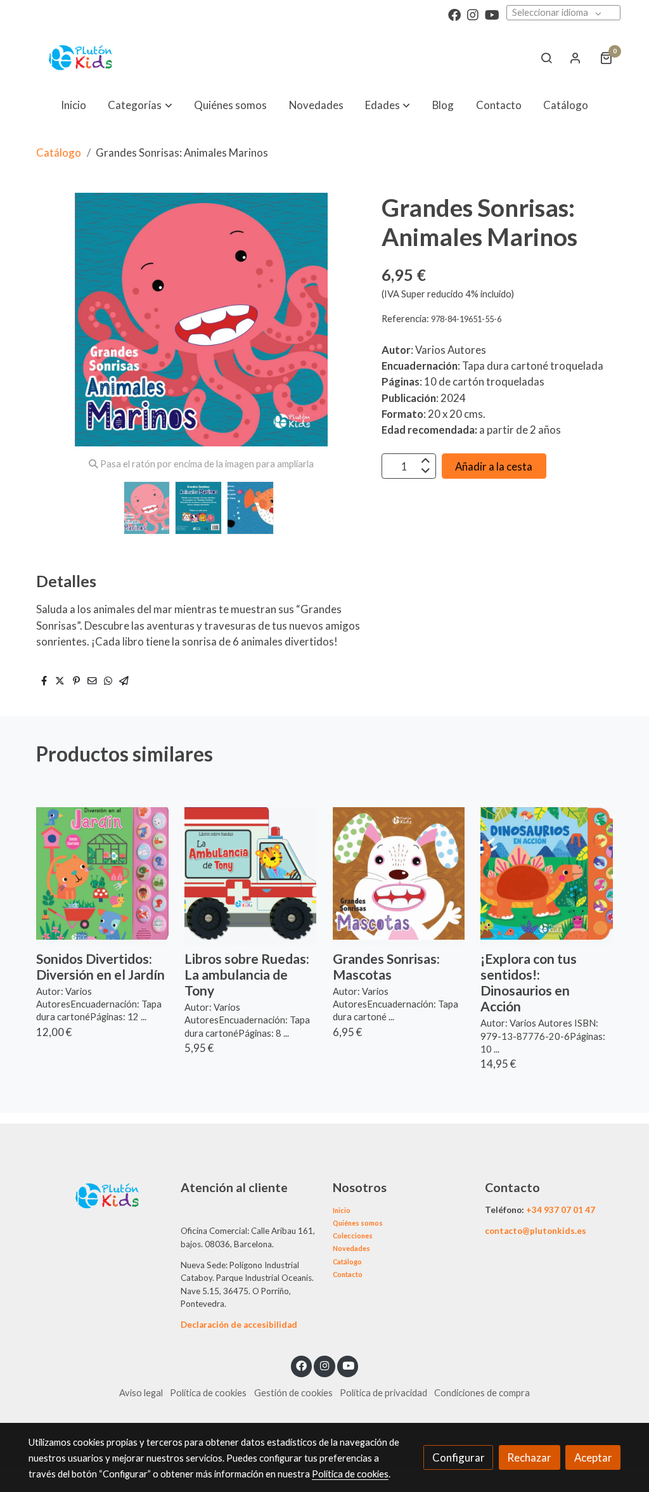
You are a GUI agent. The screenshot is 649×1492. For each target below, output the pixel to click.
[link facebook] (454, 14)
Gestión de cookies (293, 1392)
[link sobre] (96, 1194)
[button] (140, 105)
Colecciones (353, 1235)
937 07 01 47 (569, 1210)
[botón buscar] (546, 57)
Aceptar (593, 1457)
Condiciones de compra (482, 1392)
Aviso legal (141, 1392)
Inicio (341, 1210)
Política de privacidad (383, 1392)
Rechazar (529, 1457)
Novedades (351, 1248)
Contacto (348, 1274)
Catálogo (58, 152)
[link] (81, 58)
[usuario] (575, 57)
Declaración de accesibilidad (239, 1325)
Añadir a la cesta (493, 466)
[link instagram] (473, 14)
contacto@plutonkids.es (535, 1231)
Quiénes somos (358, 1223)
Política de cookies (208, 1392)
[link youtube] (492, 14)
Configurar (458, 1457)
